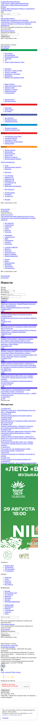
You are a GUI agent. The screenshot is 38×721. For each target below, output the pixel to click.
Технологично (9, 99)
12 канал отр (9, 196)
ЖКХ (6, 239)
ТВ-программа (9, 569)
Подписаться (5, 36)
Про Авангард (9, 189)
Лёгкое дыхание (10, 150)
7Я (6, 60)
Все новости (9, 584)
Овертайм (8, 108)
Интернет (8, 184)
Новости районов (10, 254)
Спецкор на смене (11, 140)
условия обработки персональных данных (17, 714)
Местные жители (10, 101)
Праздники (8, 244)
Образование (9, 240)
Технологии (9, 266)
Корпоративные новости (13, 167)
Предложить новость (8, 18)
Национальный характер (13, 159)
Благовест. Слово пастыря (13, 70)
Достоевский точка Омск (13, 136)
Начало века (9, 155)
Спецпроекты (29, 8)
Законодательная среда (12, 130)
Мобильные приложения (13, 186)
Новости (22, 8)
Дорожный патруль (11, 121)
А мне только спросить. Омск (14, 62)
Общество (8, 226)
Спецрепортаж (10, 93)
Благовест (8, 69)
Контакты (21, 24)
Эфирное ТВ (9, 177)
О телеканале (9, 571)
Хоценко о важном (11, 128)
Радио (10, 10)
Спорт (7, 228)
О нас (15, 24)
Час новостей (23, 20)
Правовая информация (12, 601)
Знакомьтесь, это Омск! (12, 74)
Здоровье (8, 242)
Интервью (8, 264)
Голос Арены (9, 109)
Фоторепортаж (10, 268)
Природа (8, 249)
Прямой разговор (10, 91)
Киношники (9, 152)
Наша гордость (10, 84)
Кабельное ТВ (9, 179)
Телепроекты (14, 8)
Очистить (4, 300)
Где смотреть (9, 175)
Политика (8, 232)
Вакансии (8, 169)
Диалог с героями (10, 72)
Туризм (7, 259)
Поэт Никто (9, 53)
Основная (8, 194)
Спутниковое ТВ (10, 182)
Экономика (8, 235)
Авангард (4, 10)
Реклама (10, 24)
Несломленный (10, 55)
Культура (8, 230)
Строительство (10, 237)
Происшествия (10, 263)
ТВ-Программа (15, 22)
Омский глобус (10, 87)
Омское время (9, 143)
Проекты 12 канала (11, 89)
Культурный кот (10, 153)
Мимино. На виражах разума (14, 77)
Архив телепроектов (8, 162)
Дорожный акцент (11, 120)
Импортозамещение (11, 256)
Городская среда (10, 252)
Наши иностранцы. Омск (13, 86)
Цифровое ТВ (9, 181)
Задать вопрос (5, 629)
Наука (7, 261)
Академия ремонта (11, 138)
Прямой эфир (5, 8)
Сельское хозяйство (11, 247)
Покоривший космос (11, 57)
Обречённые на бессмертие (14, 142)
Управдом (8, 58)
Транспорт (8, 251)
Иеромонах (8, 76)
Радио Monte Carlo (27, 22)
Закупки (7, 600)
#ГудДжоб (8, 111)
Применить (5, 298)
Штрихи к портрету (11, 157)
